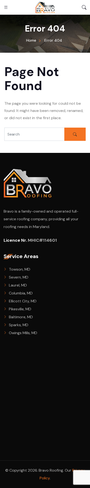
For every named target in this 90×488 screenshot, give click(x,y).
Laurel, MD (18, 285)
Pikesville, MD (20, 309)
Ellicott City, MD (22, 301)
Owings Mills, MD (23, 332)
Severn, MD (18, 277)
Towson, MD (19, 269)
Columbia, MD (21, 293)
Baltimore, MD (21, 316)
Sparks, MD (18, 324)
